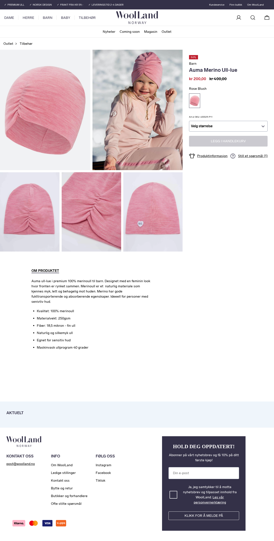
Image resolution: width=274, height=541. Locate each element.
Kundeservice (216, 4)
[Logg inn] (239, 18)
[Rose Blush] (194, 100)
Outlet (166, 32)
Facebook (103, 473)
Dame (9, 18)
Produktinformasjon (212, 156)
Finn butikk (235, 4)
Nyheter (109, 32)
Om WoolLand (255, 4)
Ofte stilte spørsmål (66, 504)
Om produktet (45, 271)
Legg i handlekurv (228, 141)
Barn (47, 18)
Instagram (103, 465)
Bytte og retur (62, 488)
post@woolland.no (20, 464)
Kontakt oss (60, 480)
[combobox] (228, 126)
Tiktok (100, 480)
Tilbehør (87, 18)
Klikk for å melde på (204, 516)
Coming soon (130, 32)
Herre (28, 18)
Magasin (150, 32)
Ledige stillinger (63, 473)
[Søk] (253, 18)
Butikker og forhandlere (69, 496)
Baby (65, 18)
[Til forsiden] (154, 17)
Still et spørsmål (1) (253, 156)
